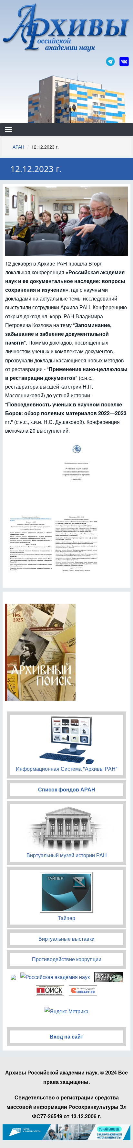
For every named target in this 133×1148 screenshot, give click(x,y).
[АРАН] (66, 28)
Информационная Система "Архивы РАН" (67, 768)
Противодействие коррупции (66, 959)
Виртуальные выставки (66, 938)
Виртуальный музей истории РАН (66, 855)
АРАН (18, 146)
